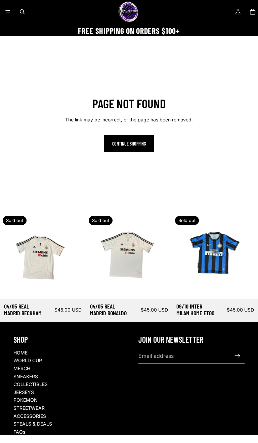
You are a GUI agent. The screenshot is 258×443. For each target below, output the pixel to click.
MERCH (21, 368)
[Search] (22, 11)
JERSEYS (23, 392)
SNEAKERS (25, 376)
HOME (20, 352)
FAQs (19, 432)
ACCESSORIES (29, 416)
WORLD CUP (27, 360)
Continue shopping (129, 144)
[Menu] (7, 11)
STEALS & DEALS (32, 424)
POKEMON (25, 400)
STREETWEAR (29, 408)
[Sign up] (237, 356)
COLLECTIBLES (30, 384)
